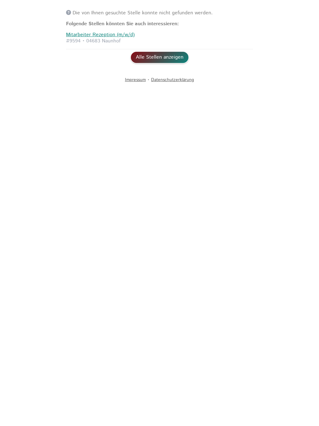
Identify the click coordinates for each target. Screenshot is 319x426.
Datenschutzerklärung (172, 80)
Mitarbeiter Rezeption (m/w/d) (100, 34)
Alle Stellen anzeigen (159, 57)
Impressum (135, 80)
